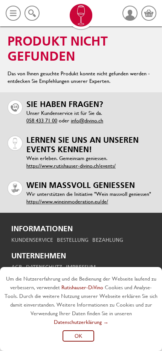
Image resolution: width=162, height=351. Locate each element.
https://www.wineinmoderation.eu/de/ (67, 201)
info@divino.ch (87, 121)
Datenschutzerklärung (78, 322)
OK (78, 336)
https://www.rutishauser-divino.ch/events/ (71, 166)
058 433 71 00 (41, 121)
